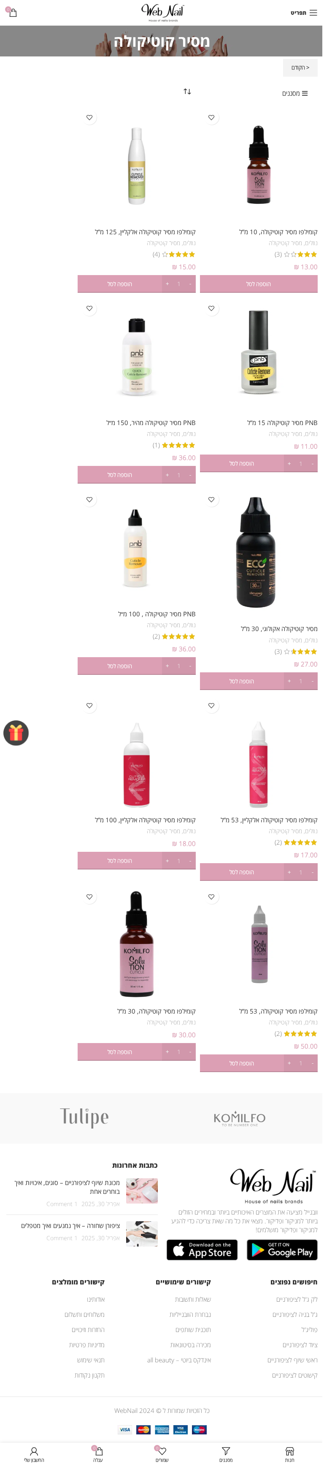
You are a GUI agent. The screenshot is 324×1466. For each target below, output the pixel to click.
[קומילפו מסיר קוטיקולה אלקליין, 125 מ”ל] (136, 164)
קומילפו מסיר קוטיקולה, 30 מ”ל (156, 1011)
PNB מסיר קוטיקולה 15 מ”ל (282, 422)
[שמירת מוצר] (211, 117)
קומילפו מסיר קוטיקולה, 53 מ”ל (278, 1011)
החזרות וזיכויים (88, 1329)
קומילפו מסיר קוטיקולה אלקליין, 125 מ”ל (145, 231)
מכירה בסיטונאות (190, 1344)
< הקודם (300, 67)
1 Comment (62, 1204)
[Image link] (271, 1185)
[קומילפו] (240, 1118)
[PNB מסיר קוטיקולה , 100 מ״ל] (136, 546)
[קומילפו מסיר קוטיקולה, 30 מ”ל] (136, 944)
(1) (156, 445)
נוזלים (311, 243)
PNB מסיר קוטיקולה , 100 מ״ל (157, 614)
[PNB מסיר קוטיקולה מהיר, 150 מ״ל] (136, 356)
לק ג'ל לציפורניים (297, 1299)
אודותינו (96, 1299)
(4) (156, 254)
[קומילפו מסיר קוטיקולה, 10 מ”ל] (259, 164)
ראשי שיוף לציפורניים (292, 1360)
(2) (156, 636)
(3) (278, 254)
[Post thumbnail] (142, 1193)
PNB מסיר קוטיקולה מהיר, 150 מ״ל (151, 422)
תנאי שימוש (91, 1360)
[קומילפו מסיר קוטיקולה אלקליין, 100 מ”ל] (136, 753)
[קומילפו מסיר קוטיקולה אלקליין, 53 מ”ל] (259, 753)
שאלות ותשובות (193, 1299)
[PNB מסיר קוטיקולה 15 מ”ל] (259, 356)
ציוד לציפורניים (300, 1344)
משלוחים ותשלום (85, 1314)
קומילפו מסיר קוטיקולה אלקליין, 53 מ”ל (269, 820)
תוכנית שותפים (193, 1329)
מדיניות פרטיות (87, 1344)
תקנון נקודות (90, 1375)
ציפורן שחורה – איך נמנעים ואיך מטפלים (70, 1225)
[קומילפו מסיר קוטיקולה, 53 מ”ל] (259, 944)
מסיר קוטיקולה (285, 243)
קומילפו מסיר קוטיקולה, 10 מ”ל (278, 231)
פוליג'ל (310, 1329)
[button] (259, 284)
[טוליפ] (84, 1118)
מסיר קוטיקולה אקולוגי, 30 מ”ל (279, 628)
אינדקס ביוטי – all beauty (179, 1360)
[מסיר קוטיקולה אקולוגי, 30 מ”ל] (259, 554)
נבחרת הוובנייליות (190, 1314)
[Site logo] (162, 12)
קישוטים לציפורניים (295, 1375)
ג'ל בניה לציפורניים (295, 1314)
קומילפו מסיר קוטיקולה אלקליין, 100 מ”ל (145, 820)
